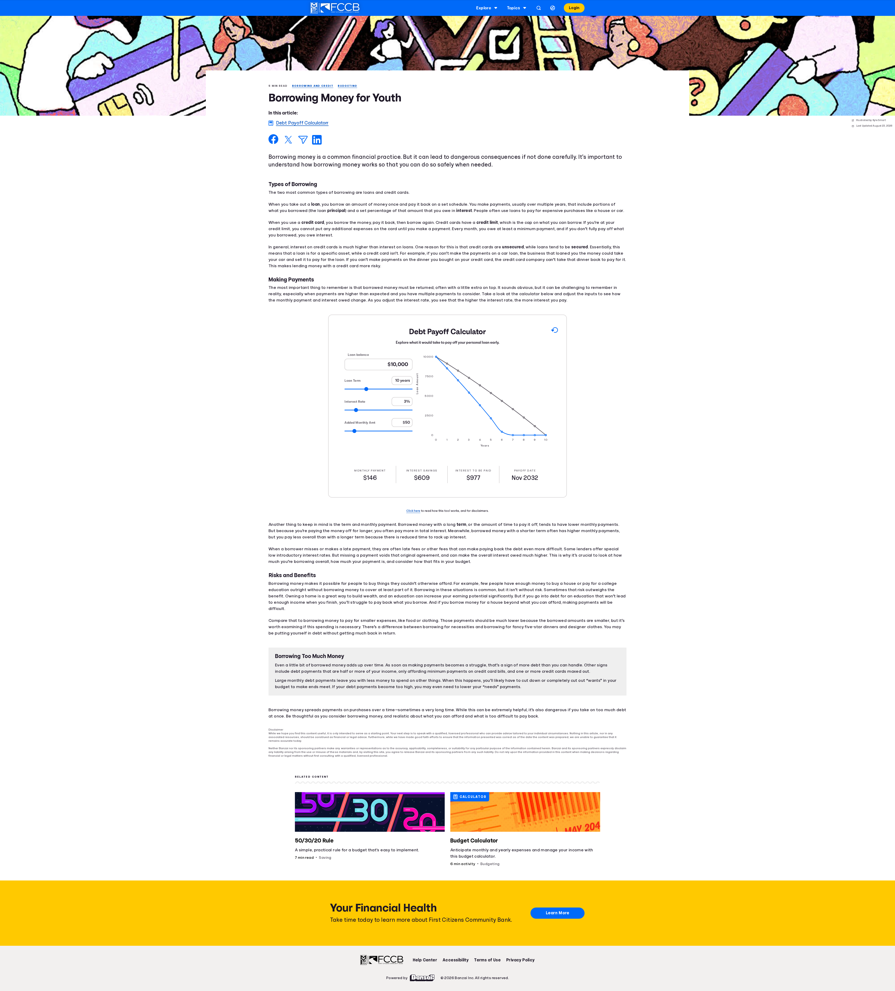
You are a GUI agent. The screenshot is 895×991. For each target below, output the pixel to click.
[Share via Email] (303, 140)
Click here (414, 517)
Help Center (425, 963)
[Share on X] (288, 140)
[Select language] (552, 8)
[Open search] (538, 8)
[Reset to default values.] (554, 337)
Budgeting (350, 86)
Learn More (557, 916)
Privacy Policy (520, 963)
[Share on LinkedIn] (317, 140)
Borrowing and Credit (314, 86)
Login (573, 7)
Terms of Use (487, 963)
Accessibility (455, 963)
